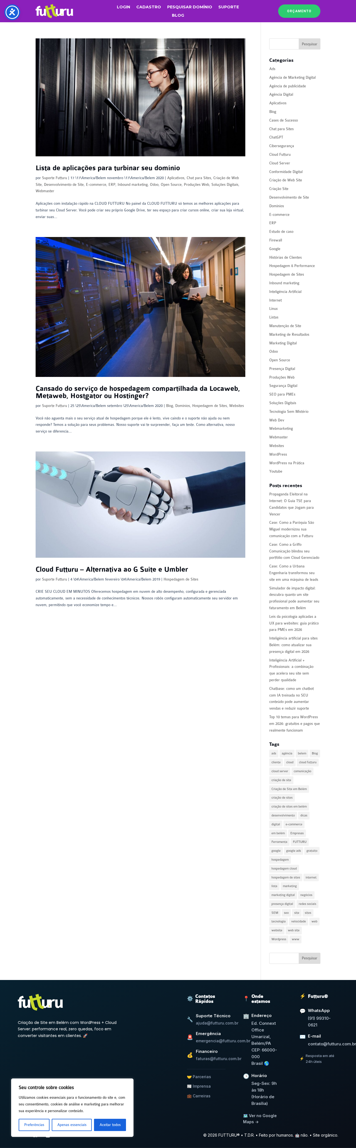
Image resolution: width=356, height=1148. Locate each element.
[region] (72, 1107)
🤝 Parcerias (199, 1076)
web (314, 921)
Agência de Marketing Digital (292, 77)
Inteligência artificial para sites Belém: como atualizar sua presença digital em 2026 (293, 645)
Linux (273, 309)
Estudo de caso (281, 231)
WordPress (278, 454)
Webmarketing (281, 428)
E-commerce (96, 184)
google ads (293, 851)
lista (274, 886)
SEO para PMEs (282, 394)
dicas (303, 815)
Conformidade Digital (286, 172)
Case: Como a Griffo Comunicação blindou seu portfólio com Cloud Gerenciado (294, 551)
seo (286, 913)
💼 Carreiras (199, 1095)
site (296, 913)
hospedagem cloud (284, 868)
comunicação (302, 771)
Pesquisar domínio (189, 7)
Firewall (275, 240)
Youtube (275, 471)
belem (302, 753)
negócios (306, 895)
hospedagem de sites (285, 877)
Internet (275, 300)
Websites (236, 406)
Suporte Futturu (54, 178)
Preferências (34, 1125)
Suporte (228, 7)
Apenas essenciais (71, 1125)
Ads (272, 69)
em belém (278, 833)
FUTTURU (299, 842)
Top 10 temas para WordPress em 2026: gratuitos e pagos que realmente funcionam (294, 723)
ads (273, 753)
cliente (276, 762)
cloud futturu (308, 762)
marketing (290, 886)
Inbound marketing (133, 184)
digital (275, 824)
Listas (273, 317)
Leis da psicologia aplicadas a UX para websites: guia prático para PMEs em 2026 (294, 623)
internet (311, 877)
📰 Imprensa (199, 1086)
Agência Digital (281, 94)
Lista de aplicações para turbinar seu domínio (108, 168)
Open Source (171, 184)
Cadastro (148, 7)
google (276, 851)
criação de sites (282, 797)
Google (274, 249)
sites (308, 913)
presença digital (282, 904)
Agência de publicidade (287, 86)
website (276, 930)
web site (294, 930)
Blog (178, 15)
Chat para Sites (199, 178)
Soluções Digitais (224, 184)
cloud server (279, 771)
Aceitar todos (110, 1125)
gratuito (311, 851)
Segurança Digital (283, 386)
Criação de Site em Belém (289, 789)
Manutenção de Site (285, 326)
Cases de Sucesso (283, 120)
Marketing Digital (283, 343)
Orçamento (299, 11)
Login (123, 7)
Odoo (154, 184)
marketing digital (283, 895)
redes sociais (307, 904)
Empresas (297, 833)
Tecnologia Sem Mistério (288, 411)
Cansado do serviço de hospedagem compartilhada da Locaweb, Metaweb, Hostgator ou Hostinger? (138, 392)
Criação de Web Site (285, 180)
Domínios (182, 406)
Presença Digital (282, 369)
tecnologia (278, 921)
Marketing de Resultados (289, 334)
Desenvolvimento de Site (64, 184)
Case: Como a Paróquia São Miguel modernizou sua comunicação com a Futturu (291, 529)
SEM (274, 913)
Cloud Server (279, 163)
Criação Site (278, 189)
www (295, 939)
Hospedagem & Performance (292, 266)
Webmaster (45, 191)
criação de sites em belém (289, 806)
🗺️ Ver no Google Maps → (260, 1118)
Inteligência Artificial (285, 292)
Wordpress (278, 939)
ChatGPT (276, 137)
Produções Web (196, 184)
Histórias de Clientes (285, 257)
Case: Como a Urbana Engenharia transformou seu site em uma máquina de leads (293, 573)
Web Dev (276, 420)
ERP (111, 184)
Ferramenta (279, 842)
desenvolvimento (283, 815)
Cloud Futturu (280, 154)
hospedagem (280, 859)
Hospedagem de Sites (209, 406)
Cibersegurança (281, 146)
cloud (289, 762)
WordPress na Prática (286, 463)
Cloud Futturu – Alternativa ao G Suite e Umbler (112, 570)
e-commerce (294, 824)
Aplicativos (175, 178)
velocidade (298, 921)
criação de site (281, 780)
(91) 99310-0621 (319, 1022)
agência (287, 753)
